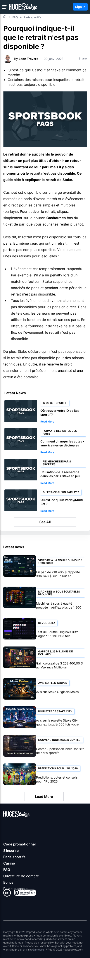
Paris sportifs (14, 857)
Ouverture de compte (21, 876)
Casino (9, 863)
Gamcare (38, 949)
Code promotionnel (19, 844)
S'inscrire (11, 850)
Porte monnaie (15, 888)
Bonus (8, 882)
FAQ (6, 869)
